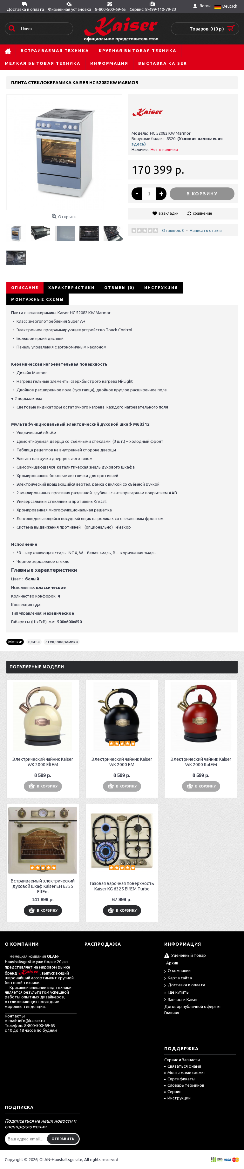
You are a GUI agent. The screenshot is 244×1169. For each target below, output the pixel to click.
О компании (179, 970)
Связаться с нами (184, 1066)
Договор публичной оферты (192, 1006)
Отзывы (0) (119, 288)
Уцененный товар (188, 955)
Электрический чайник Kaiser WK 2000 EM (122, 762)
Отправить (62, 1139)
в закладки (169, 213)
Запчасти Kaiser (183, 999)
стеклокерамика (61, 641)
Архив (172, 963)
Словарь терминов (185, 1085)
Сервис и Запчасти (182, 1060)
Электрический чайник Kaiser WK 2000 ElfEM (42, 762)
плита (34, 641)
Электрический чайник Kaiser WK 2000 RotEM (201, 762)
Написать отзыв (206, 230)
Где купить (178, 992)
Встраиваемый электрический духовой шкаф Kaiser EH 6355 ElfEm (43, 886)
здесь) (139, 144)
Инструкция (161, 288)
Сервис (174, 1091)
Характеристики (71, 288)
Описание (25, 288)
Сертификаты (181, 1079)
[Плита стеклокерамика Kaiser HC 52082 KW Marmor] (18, 231)
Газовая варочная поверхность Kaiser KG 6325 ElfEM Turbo (122, 886)
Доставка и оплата (186, 985)
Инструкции (179, 1098)
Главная (171, 1012)
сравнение (202, 213)
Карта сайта (180, 978)
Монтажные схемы (37, 299)
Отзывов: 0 (173, 230)
